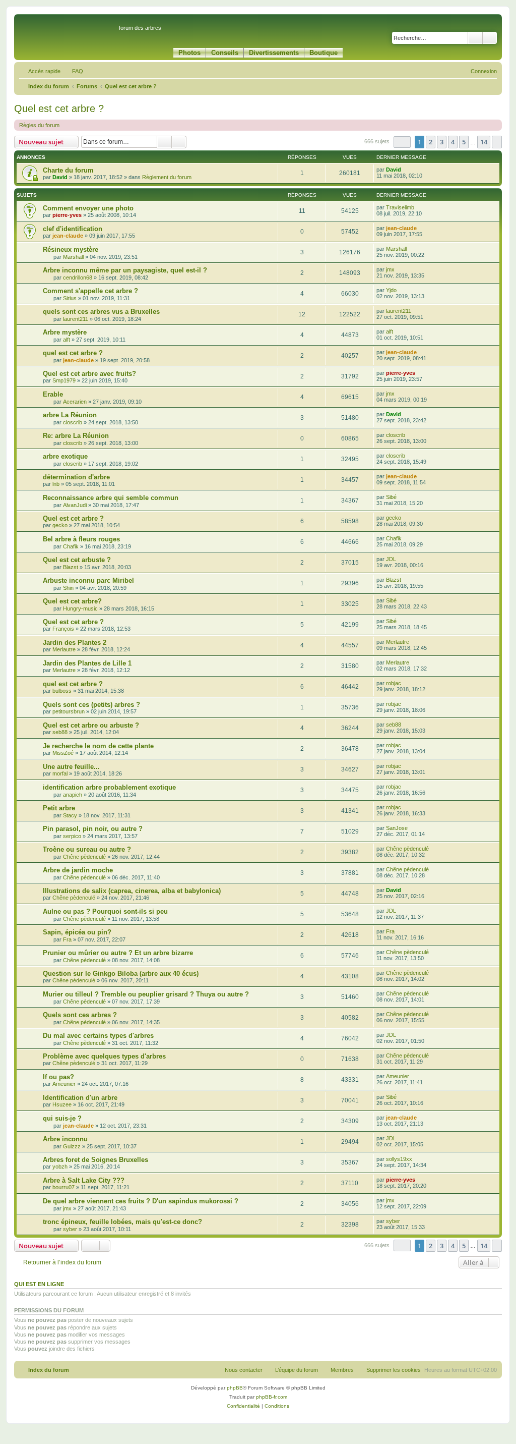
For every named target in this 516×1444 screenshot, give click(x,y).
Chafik (71, 546)
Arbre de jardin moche (78, 870)
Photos (189, 53)
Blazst (70, 567)
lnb (55, 484)
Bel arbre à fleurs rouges (81, 539)
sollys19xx (399, 1159)
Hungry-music (80, 608)
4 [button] (453, 141)
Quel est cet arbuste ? (77, 560)
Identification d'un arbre (80, 1097)
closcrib (72, 422)
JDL (391, 559)
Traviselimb (400, 207)
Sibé (391, 497)
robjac (393, 683)
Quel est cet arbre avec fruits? (89, 373)
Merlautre (64, 649)
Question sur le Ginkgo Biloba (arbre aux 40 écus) (121, 973)
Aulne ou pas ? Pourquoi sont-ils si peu (105, 911)
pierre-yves (67, 215)
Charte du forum (68, 170)
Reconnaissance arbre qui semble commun (110, 498)
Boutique (323, 53)
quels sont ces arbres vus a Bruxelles (101, 311)
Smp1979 (64, 380)
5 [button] (464, 141)
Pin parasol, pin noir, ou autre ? (93, 828)
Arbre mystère (65, 332)
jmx (390, 269)
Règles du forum (39, 125)
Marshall (73, 257)
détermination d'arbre (76, 477)
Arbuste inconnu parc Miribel (88, 580)
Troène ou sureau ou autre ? (87, 849)
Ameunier (64, 1084)
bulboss (62, 691)
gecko (60, 525)
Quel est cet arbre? (72, 601)
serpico (72, 836)
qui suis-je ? (62, 1118)
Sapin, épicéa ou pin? (77, 932)
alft (66, 340)
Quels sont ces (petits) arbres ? (91, 704)
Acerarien (75, 402)
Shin (68, 588)
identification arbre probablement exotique (109, 787)
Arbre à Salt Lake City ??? (83, 1180)
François (63, 629)
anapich (72, 795)
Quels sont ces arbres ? (80, 1015)
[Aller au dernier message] (406, 169)
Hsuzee (62, 1104)
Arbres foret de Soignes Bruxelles (95, 1159)
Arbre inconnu (65, 1139)
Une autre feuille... (71, 766)
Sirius (70, 298)
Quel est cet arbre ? (59, 108)
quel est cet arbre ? (73, 353)
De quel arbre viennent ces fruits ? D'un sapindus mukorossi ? (140, 1201)
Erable (53, 394)
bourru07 (63, 1187)
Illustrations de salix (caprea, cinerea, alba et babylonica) (132, 891)
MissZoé (63, 753)
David (60, 177)
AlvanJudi (75, 505)
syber (70, 1229)
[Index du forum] (68, 32)
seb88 (60, 732)
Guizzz (72, 1146)
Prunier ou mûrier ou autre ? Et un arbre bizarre (118, 953)
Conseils (224, 53)
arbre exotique (65, 456)
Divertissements (274, 53)
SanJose (397, 828)
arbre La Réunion (70, 415)
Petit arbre (59, 808)
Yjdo (391, 290)
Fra (67, 939)
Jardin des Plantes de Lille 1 (87, 663)
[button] (402, 142)
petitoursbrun (68, 711)
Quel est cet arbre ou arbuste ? (91, 725)
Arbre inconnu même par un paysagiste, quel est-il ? (125, 270)
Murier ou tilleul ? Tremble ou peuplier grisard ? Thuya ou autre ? (146, 994)
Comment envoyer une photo (88, 208)
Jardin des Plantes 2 (74, 642)
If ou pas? (58, 1077)
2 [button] (430, 141)
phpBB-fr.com (271, 1397)
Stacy (70, 815)
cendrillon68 (77, 277)
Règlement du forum (166, 177)
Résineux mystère (70, 249)
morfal (60, 773)
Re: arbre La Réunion (76, 435)
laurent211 (75, 319)
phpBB (235, 1388)
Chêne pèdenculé (84, 857)
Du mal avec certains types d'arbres (98, 1035)
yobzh (60, 1166)
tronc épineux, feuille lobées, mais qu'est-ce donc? (122, 1222)
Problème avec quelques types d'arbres (104, 1056)
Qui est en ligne (39, 1284)
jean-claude (67, 236)
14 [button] (483, 141)
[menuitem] (73, 71)
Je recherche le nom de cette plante (98, 746)
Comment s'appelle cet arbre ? (90, 291)
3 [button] (441, 141)
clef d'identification (72, 229)
